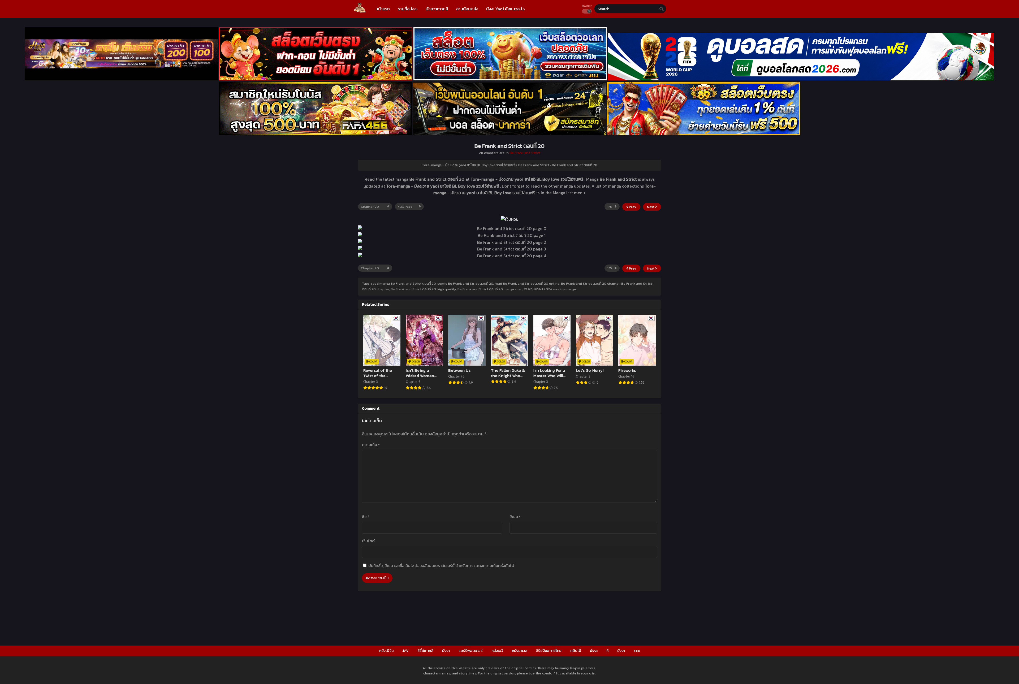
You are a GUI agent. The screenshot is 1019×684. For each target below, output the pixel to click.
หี (607, 650)
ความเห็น (371, 444)
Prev (632, 206)
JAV (405, 650)
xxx (637, 650)
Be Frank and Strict (525, 152)
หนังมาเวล (519, 650)
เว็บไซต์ (368, 541)
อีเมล (515, 516)
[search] (662, 9)
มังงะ (446, 650)
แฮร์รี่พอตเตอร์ (471, 650)
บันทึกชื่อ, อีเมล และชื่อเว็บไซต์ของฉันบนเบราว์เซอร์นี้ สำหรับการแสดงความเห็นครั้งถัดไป (441, 565)
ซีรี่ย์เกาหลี (425, 650)
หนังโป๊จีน (386, 650)
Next (651, 206)
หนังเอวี (497, 650)
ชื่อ (365, 516)
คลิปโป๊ (575, 650)
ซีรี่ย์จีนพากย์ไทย (549, 650)
